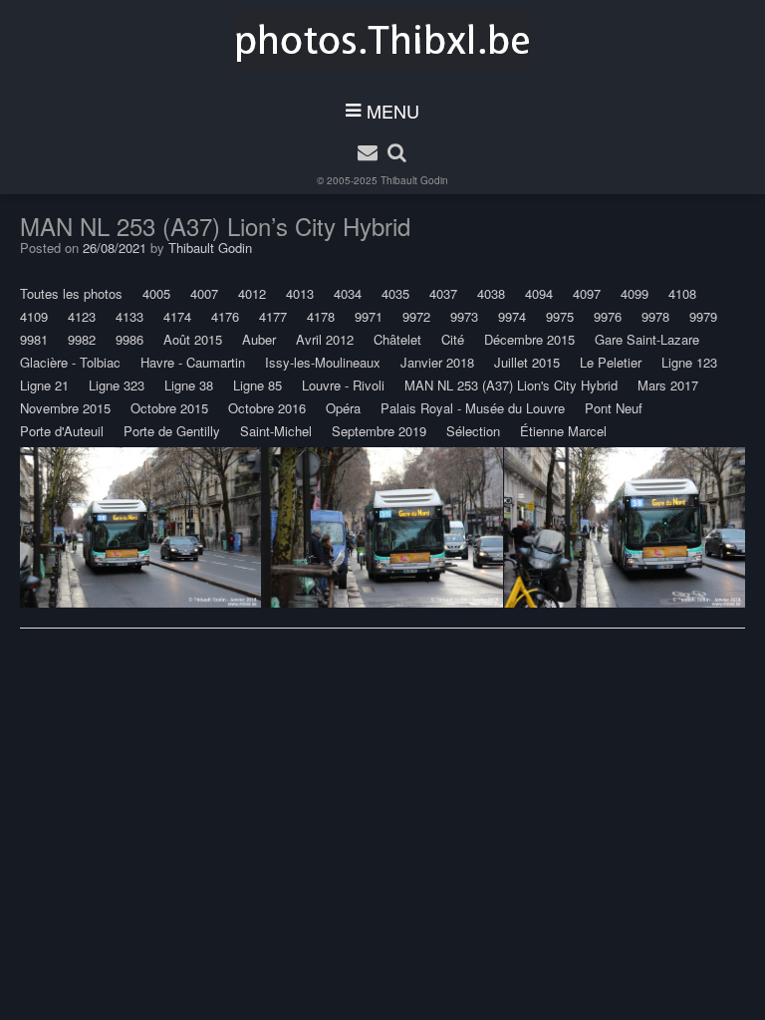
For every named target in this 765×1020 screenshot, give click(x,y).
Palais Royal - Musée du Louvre (473, 407)
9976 (608, 316)
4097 (587, 293)
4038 (491, 293)
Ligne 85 (257, 385)
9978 (655, 316)
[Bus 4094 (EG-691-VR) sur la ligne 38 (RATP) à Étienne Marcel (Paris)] (140, 528)
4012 (252, 293)
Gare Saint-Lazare (647, 339)
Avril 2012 (325, 339)
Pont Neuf (613, 407)
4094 (539, 293)
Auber (259, 339)
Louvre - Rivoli (343, 385)
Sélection (473, 430)
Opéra (343, 407)
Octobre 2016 (267, 407)
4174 (177, 316)
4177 (273, 316)
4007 (204, 293)
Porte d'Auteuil (62, 430)
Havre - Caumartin (192, 362)
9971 (368, 316)
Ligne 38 (188, 385)
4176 (225, 316)
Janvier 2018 (437, 362)
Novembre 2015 (65, 407)
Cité (452, 339)
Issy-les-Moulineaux (323, 362)
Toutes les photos (71, 293)
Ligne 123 (689, 362)
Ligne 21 (44, 385)
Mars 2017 (668, 385)
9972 (416, 316)
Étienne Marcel (563, 430)
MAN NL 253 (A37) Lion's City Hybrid (511, 385)
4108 (682, 293)
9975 (560, 316)
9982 (82, 339)
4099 (634, 293)
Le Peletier (610, 362)
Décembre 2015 (529, 339)
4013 (300, 293)
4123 (82, 316)
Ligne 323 (116, 385)
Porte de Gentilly (172, 430)
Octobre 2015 (169, 407)
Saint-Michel (276, 430)
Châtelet (397, 339)
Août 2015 (192, 339)
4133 (129, 316)
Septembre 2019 (379, 430)
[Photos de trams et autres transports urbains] (383, 41)
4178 (321, 316)
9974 (512, 316)
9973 (464, 316)
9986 (129, 339)
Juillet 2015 (527, 362)
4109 (34, 316)
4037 (443, 293)
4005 (156, 293)
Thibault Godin (414, 180)
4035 (395, 293)
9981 (34, 339)
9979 (703, 316)
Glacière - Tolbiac (70, 362)
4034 (348, 293)
